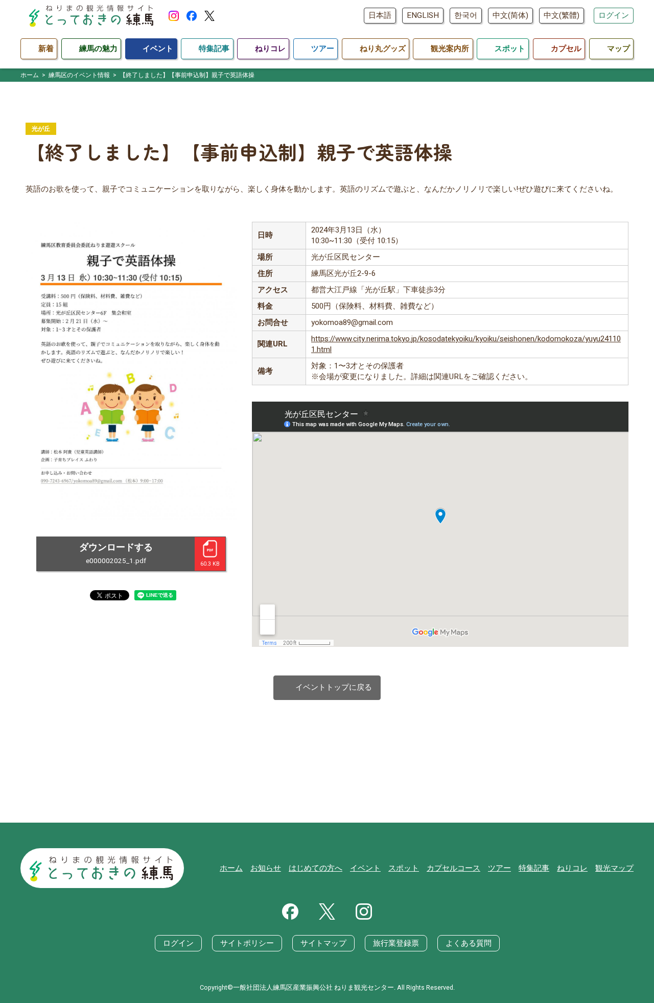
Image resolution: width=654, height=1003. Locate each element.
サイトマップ (323, 943)
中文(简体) (510, 15)
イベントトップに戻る (327, 687)
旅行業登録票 (396, 943)
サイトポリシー (247, 943)
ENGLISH (423, 15)
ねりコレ (572, 868)
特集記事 (534, 868)
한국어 (465, 15)
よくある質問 (469, 943)
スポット (403, 868)
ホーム (231, 868)
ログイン (613, 15)
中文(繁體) (561, 15)
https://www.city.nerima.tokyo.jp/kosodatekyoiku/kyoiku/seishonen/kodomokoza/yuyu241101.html (466, 344)
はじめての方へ (315, 868)
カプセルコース (453, 868)
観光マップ (614, 868)
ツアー (499, 868)
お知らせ (265, 868)
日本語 (379, 15)
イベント (365, 868)
